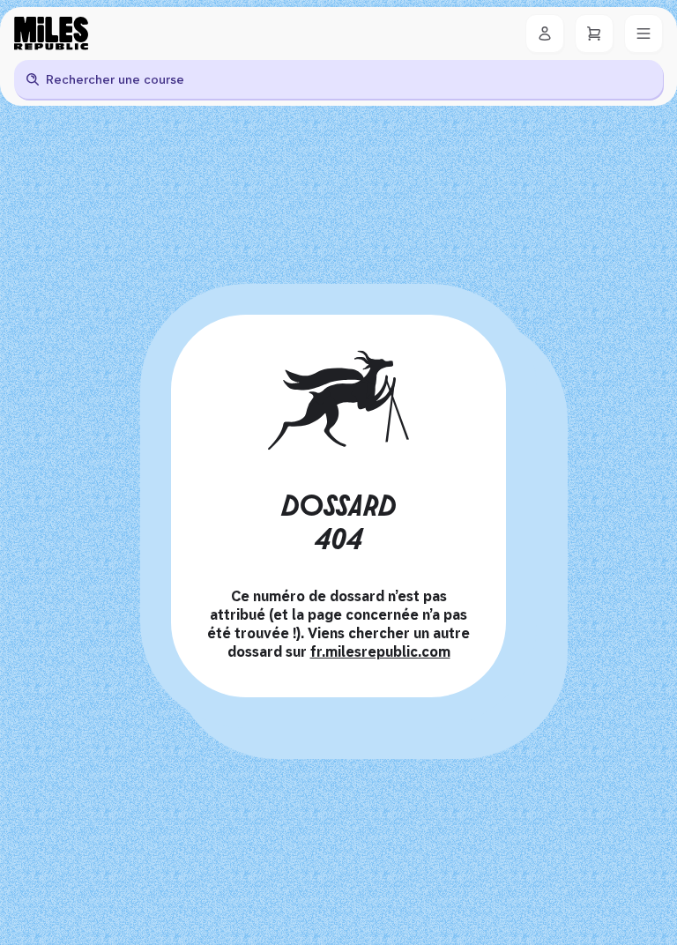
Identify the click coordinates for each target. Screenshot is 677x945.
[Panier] (594, 33)
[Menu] (643, 33)
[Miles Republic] (51, 33)
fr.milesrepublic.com (380, 652)
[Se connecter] (544, 33)
